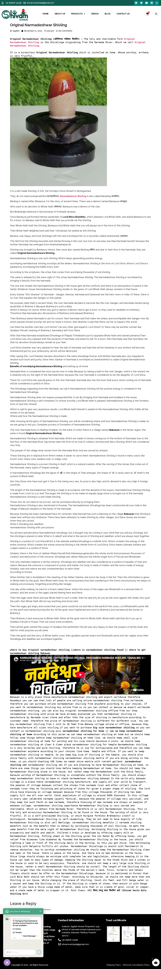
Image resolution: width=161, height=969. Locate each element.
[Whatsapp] (157, 3)
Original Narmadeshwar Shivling (38, 25)
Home (46, 14)
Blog (107, 14)
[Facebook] (136, 3)
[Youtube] (146, 3)
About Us (60, 14)
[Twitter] (141, 3)
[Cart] (147, 14)
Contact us (123, 14)
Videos (95, 14)
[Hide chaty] (7, 962)
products (77, 14)
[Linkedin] (151, 3)
